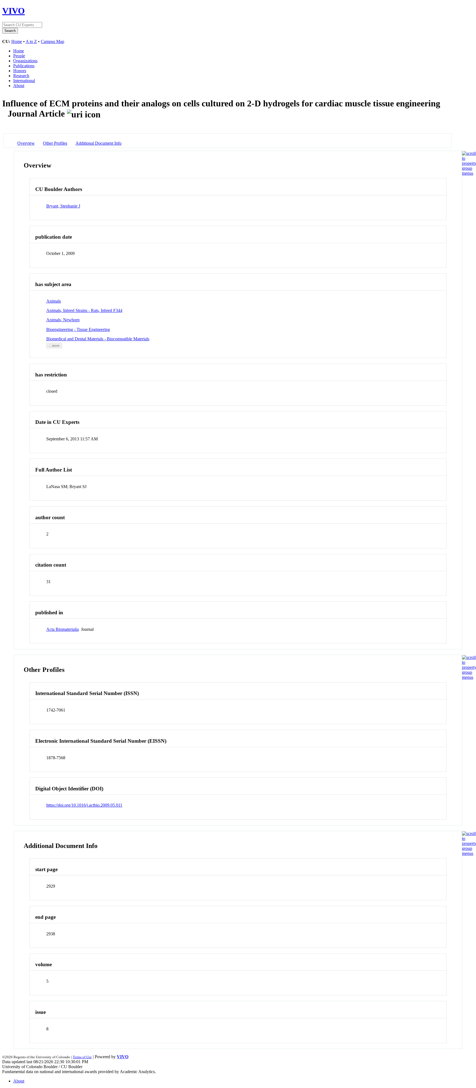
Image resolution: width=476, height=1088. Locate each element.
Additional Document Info (98, 143)
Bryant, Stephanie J (63, 206)
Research (21, 75)
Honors (19, 70)
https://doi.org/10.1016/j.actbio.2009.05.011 (84, 805)
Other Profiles (55, 143)
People (19, 55)
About (18, 85)
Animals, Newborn (63, 319)
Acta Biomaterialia (62, 629)
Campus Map (52, 41)
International (24, 80)
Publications (23, 65)
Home (16, 41)
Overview (26, 143)
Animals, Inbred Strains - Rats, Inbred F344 (84, 310)
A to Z (31, 41)
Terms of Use (82, 1057)
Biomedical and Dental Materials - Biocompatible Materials (97, 338)
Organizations (25, 60)
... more (54, 346)
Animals (53, 301)
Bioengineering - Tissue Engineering (78, 329)
